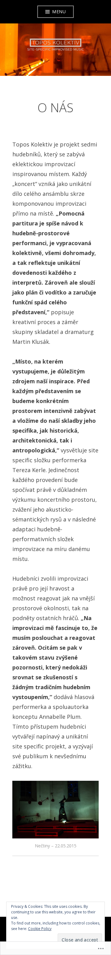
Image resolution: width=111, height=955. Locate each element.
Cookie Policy (39, 928)
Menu (59, 11)
